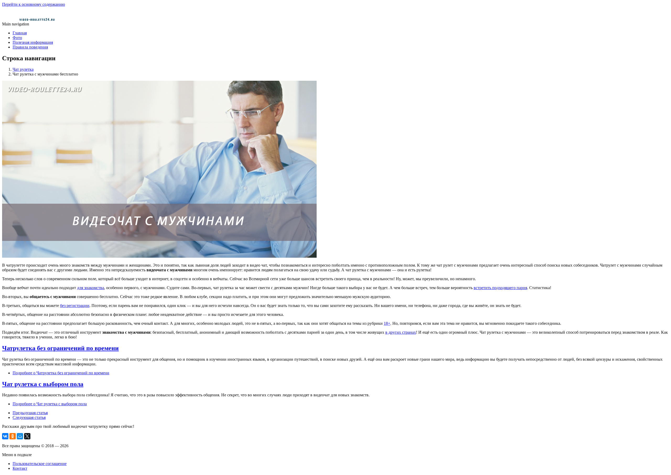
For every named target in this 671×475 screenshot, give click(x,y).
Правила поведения (30, 47)
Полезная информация (33, 42)
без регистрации (74, 305)
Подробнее (61, 373)
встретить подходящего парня (500, 287)
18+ (387, 323)
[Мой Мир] (20, 436)
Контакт (20, 468)
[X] (27, 436)
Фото (17, 37)
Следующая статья (29, 417)
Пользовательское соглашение (40, 463)
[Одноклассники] (12, 436)
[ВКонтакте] (5, 436)
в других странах (400, 332)
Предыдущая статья (30, 413)
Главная (20, 33)
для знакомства (90, 287)
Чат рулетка (23, 69)
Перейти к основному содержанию (33, 4)
